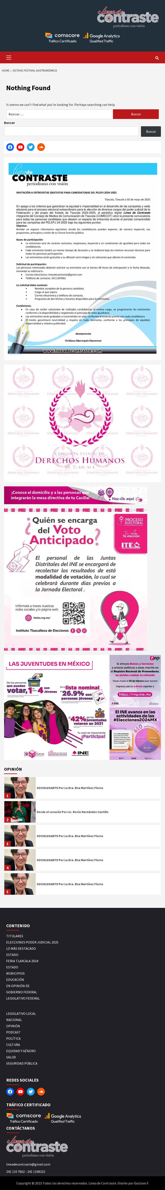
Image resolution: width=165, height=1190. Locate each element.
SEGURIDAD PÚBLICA (21, 1063)
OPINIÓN (13, 1026)
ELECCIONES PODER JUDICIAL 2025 (32, 942)
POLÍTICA (13, 1038)
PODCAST (13, 1032)
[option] (82, 789)
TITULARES (14, 936)
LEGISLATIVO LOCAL (21, 1013)
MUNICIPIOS (15, 973)
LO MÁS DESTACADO (21, 948)
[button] (56, 707)
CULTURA (13, 1044)
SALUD (11, 1057)
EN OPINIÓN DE (18, 986)
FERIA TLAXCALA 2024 (22, 961)
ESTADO (12, 955)
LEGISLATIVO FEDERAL (23, 998)
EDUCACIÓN (15, 979)
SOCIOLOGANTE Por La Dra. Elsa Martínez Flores (70, 788)
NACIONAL (14, 1020)
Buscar (9, 122)
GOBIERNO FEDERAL (21, 992)
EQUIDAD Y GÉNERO (21, 1051)
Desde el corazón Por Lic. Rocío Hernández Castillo (72, 812)
